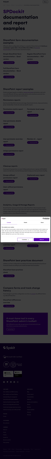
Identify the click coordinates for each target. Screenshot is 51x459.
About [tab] (42, 222)
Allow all (42, 239)
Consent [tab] (9, 222)
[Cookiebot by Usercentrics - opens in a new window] (43, 219)
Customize (24, 239)
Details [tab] (25, 222)
